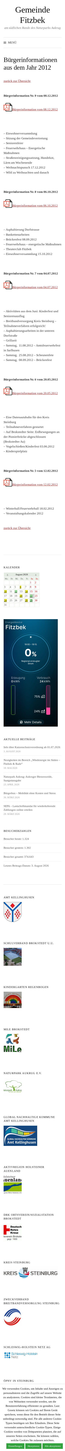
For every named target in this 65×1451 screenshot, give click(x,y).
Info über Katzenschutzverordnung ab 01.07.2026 (32, 747)
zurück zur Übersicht (17, 81)
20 (21, 596)
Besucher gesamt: (14, 856)
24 (5, 600)
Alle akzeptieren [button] (53, 1446)
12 (16, 591)
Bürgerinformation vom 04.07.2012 (35, 287)
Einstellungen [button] (15, 1446)
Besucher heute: (13, 838)
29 (31, 600)
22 (31, 596)
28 (26, 600)
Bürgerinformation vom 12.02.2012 (35, 484)
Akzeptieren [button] (33, 1446)
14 (26, 591)
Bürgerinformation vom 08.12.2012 (35, 109)
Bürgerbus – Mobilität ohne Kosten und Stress (30, 793)
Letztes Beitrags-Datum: (17, 865)
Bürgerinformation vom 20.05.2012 (35, 393)
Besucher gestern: (14, 847)
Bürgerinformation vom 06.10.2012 (35, 205)
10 (5, 591)
